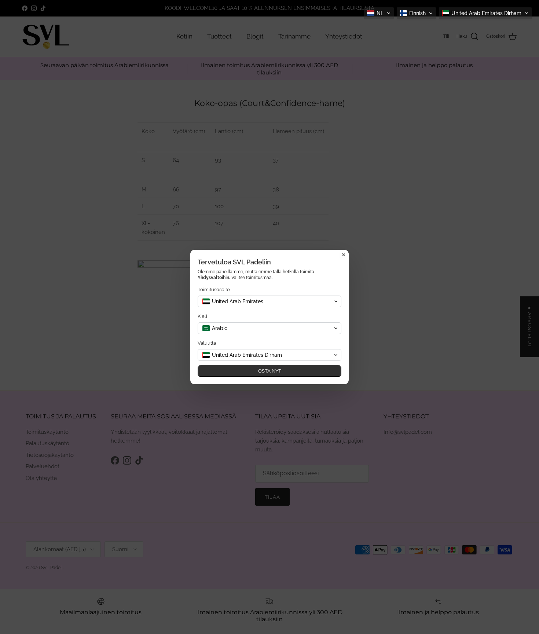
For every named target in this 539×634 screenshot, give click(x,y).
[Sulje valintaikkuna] (343, 255)
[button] (379, 13)
